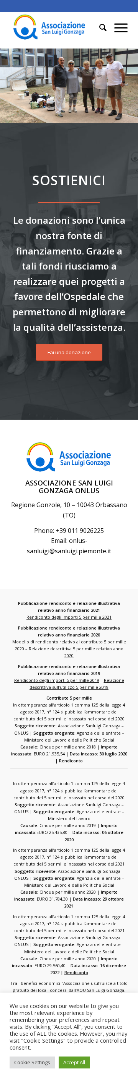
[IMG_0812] (129, 119)
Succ (120, 83)
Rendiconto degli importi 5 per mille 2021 (69, 617)
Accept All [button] (74, 1062)
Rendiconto (71, 761)
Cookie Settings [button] (32, 1062)
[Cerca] (99, 27)
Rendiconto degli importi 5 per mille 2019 (56, 680)
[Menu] (117, 27)
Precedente (17, 83)
